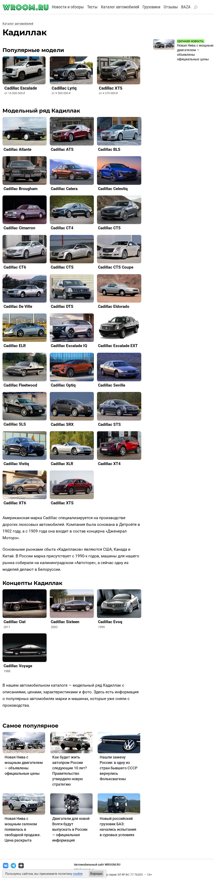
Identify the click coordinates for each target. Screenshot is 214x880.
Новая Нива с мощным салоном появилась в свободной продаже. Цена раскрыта (23, 829)
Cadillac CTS (62, 267)
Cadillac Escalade (20, 88)
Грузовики (151, 6)
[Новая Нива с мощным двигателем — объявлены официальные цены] (24, 742)
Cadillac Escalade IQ (69, 345)
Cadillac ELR (15, 345)
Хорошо (96, 874)
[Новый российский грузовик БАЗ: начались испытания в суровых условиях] (119, 804)
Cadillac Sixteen (65, 621)
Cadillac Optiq (63, 385)
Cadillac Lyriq (64, 88)
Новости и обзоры (68, 6)
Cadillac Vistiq (16, 463)
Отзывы (171, 6)
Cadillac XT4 (109, 463)
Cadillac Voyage (18, 665)
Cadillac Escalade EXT (118, 345)
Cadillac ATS (62, 149)
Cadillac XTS (62, 503)
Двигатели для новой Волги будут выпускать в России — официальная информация (70, 829)
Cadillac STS (109, 424)
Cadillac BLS (109, 149)
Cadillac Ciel (14, 621)
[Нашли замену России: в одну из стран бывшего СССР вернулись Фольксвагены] (119, 742)
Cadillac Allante (17, 149)
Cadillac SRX (62, 424)
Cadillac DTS (62, 306)
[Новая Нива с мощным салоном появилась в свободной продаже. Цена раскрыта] (24, 804)
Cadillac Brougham (20, 188)
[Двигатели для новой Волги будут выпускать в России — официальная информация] (71, 804)
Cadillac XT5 (110, 88)
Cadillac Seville (111, 385)
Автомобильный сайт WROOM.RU (97, 864)
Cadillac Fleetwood (20, 385)
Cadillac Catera (64, 188)
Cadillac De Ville (18, 306)
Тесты (92, 6)
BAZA (186, 6)
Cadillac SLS (15, 424)
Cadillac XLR (62, 463)
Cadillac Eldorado (113, 306)
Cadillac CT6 (15, 267)
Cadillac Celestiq (113, 188)
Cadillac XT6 (15, 503)
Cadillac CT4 (62, 228)
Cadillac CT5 (109, 228)
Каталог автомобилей (120, 6)
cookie (78, 874)
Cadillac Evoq (110, 621)
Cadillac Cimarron (19, 228)
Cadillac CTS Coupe (115, 267)
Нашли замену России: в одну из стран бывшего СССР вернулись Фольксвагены (118, 768)
